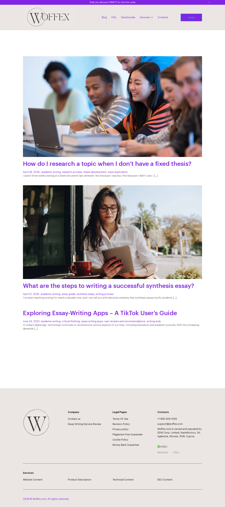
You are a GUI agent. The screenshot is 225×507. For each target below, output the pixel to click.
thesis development (94, 172)
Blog (104, 17)
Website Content (32, 480)
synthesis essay (85, 294)
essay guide (68, 294)
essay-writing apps (92, 321)
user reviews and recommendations (124, 321)
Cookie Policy (120, 440)
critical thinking (71, 321)
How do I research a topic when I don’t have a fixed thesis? (107, 164)
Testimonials (128, 17)
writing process (105, 294)
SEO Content (164, 480)
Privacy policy (120, 429)
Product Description (79, 480)
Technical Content (123, 480)
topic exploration (118, 172)
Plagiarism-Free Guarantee (127, 434)
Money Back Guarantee (125, 445)
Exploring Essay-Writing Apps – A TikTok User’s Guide (100, 313)
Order (191, 18)
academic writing (51, 172)
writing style (154, 321)
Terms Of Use (120, 419)
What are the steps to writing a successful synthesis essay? (108, 286)
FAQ (113, 17)
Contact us (74, 419)
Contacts (163, 17)
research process (72, 172)
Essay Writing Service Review (84, 424)
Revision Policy (121, 424)
